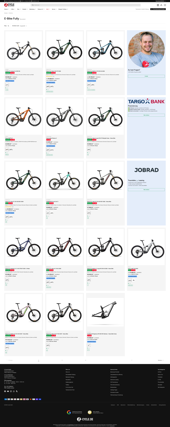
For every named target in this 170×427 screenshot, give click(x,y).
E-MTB (159, 379)
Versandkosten (71, 424)
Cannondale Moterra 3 (51, 138)
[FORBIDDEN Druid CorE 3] (64, 180)
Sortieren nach (15, 25)
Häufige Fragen (113, 389)
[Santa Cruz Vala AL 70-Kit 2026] (64, 247)
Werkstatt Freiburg (70, 377)
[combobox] (86, 5)
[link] (9, 360)
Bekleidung (31, 9)
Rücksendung (113, 387)
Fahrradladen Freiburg (70, 374)
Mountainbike (161, 382)
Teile (18, 9)
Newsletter (68, 379)
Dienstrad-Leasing (114, 379)
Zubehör (24, 9)
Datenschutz (123, 404)
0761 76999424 (9, 386)
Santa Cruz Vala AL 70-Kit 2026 (53, 268)
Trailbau (67, 384)
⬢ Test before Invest (35, 1)
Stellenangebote (69, 382)
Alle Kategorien (161, 387)
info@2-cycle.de (10, 387)
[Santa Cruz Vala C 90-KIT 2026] (64, 49)
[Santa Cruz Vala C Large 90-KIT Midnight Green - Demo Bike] (105, 116)
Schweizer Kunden (114, 392)
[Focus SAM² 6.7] (23, 116)
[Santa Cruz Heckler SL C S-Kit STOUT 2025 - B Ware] (23, 247)
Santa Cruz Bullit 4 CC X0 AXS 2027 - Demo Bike (16, 333)
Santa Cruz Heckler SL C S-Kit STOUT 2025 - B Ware (17, 268)
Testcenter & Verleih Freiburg (142, 9)
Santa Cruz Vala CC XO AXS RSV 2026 (14, 201)
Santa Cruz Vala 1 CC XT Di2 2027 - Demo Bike (57, 333)
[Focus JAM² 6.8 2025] (146, 247)
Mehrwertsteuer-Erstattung (116, 395)
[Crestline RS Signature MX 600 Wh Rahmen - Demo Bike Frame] (105, 312)
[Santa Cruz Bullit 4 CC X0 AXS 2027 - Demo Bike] (23, 312)
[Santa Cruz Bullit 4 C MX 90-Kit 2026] (105, 49)
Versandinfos (112, 425)
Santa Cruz (160, 374)
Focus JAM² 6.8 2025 (133, 268)
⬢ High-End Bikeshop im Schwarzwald (12, 1)
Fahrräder (160, 384)
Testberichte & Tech (70, 389)
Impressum (113, 404)
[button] (164, 5)
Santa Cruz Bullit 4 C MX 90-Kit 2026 (96, 71)
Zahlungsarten (113, 377)
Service (53, 9)
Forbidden (160, 377)
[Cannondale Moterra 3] (64, 116)
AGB (118, 404)
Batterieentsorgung (140, 404)
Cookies (147, 404)
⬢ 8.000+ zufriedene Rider (25, 1)
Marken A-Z (40, 9)
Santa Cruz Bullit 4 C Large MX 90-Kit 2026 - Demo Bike (100, 268)
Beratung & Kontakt (114, 372)
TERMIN (13, 381)
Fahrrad (6, 9)
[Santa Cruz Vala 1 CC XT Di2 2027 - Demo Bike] (64, 312)
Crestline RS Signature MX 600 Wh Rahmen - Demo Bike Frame (102, 333)
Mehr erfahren (146, 115)
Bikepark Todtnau (62, 9)
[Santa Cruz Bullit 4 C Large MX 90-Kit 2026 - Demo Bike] (105, 247)
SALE (47, 9)
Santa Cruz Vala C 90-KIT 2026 (53, 71)
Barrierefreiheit (154, 404)
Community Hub (69, 387)
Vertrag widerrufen (162, 404)
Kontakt (146, 76)
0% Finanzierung (114, 382)
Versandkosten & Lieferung (116, 374)
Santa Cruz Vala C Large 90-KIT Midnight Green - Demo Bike (101, 138)
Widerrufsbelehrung (131, 404)
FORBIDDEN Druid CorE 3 (52, 201)
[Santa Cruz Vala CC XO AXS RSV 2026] (23, 180)
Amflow (159, 372)
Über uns (68, 372)
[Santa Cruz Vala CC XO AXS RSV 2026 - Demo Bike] (105, 180)
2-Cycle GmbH (10, 404)
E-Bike (12, 9)
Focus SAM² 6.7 (9, 138)
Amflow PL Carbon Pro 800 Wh (12, 71)
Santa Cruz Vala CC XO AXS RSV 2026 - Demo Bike (99, 201)
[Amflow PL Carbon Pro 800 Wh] (23, 49)
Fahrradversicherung (114, 384)
